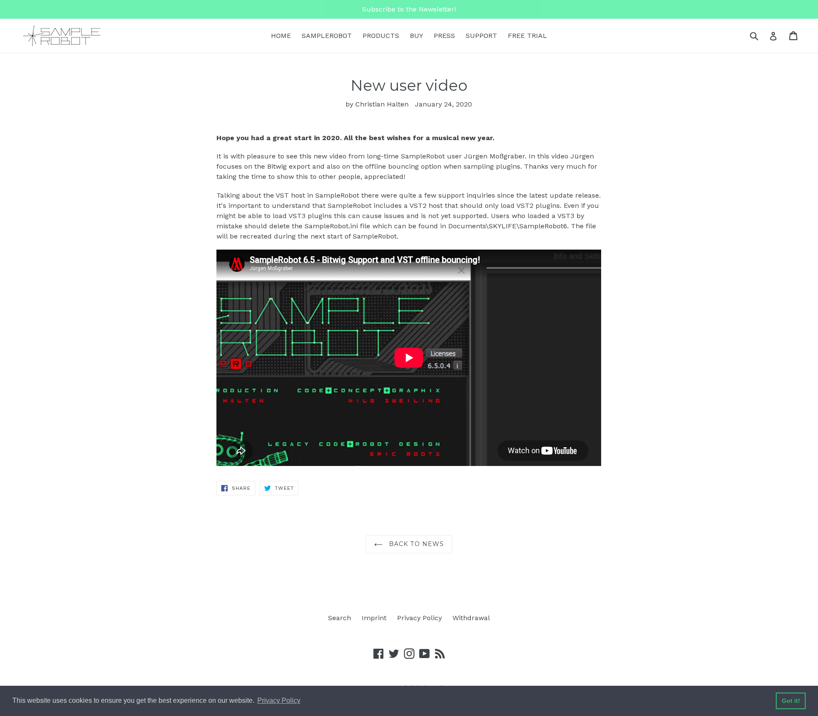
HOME (281, 36)
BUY (416, 36)
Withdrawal (471, 618)
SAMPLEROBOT (327, 36)
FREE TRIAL (527, 36)
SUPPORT (481, 36)
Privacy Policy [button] (278, 700)
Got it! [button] (791, 700)
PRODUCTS (381, 36)
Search (339, 618)
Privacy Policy (419, 618)
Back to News (415, 544)
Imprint (374, 618)
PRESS (444, 36)
